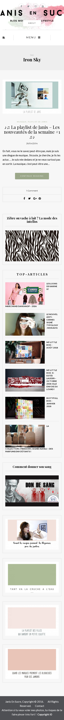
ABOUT (32, 23)
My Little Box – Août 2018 (52, 345)
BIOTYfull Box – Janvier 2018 (52, 402)
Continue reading (32, 176)
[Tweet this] (29, 198)
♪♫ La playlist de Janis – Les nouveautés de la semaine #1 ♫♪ (32, 132)
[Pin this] (39, 198)
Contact (39, 705)
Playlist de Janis (37, 122)
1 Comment (32, 190)
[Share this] (24, 198)
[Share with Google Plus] (34, 198)
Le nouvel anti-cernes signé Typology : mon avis (52, 321)
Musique (22, 122)
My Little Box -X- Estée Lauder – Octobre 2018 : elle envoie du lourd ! (52, 380)
